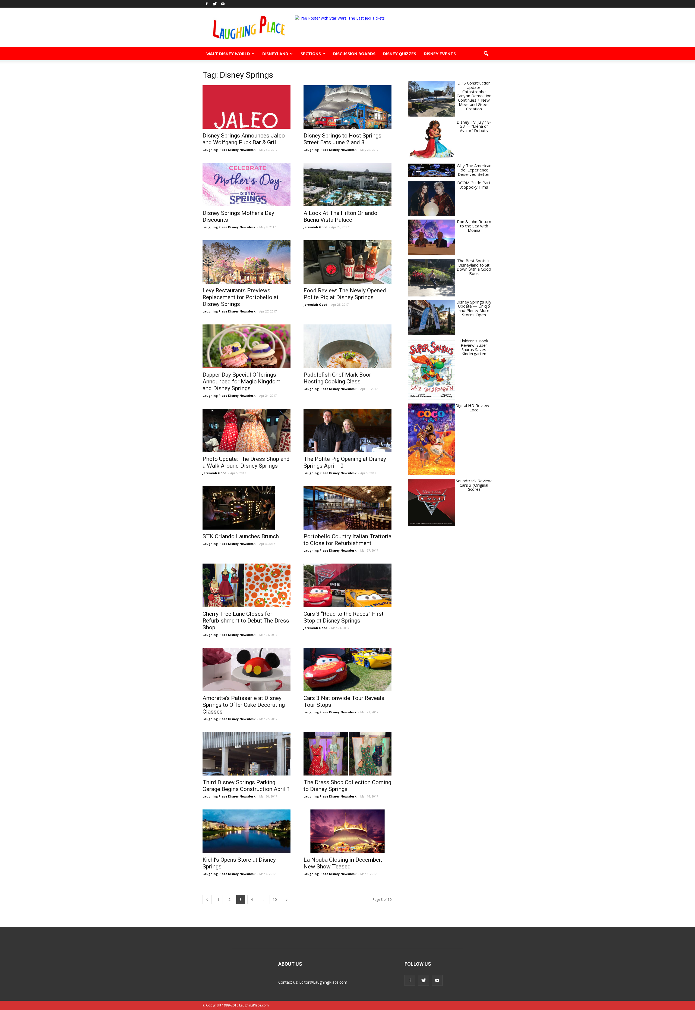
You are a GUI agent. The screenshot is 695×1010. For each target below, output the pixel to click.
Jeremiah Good (315, 227)
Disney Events (440, 53)
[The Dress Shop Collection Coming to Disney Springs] (347, 754)
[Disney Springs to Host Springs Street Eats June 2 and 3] (347, 107)
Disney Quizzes (399, 53)
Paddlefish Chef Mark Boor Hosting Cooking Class (337, 378)
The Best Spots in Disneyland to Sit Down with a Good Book (474, 267)
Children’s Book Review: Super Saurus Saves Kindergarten (474, 347)
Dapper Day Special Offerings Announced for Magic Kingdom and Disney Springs (241, 381)
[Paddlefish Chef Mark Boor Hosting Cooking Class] (347, 346)
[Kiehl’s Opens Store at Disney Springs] (246, 831)
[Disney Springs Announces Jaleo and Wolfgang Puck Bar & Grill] (246, 107)
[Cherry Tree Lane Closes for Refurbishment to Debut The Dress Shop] (246, 585)
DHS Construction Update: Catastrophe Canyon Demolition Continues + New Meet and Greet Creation (474, 95)
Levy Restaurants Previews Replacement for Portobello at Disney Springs (241, 297)
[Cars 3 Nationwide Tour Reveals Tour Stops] (347, 669)
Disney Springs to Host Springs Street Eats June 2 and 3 (342, 139)
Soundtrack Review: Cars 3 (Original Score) (474, 485)
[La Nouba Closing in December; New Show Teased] (347, 831)
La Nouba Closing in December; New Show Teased (343, 863)
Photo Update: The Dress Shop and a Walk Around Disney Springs (246, 462)
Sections (311, 53)
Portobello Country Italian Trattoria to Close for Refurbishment (347, 539)
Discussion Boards (354, 53)
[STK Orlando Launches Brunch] (246, 508)
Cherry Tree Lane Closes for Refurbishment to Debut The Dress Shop (246, 621)
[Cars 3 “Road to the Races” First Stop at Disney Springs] (347, 585)
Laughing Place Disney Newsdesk (229, 150)
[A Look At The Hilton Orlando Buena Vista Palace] (347, 184)
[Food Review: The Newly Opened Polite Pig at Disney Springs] (347, 262)
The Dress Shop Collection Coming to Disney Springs (347, 785)
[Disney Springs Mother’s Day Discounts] (246, 184)
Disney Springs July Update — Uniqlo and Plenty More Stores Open (473, 308)
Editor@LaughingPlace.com (323, 982)
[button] (485, 53)
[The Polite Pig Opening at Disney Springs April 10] (347, 430)
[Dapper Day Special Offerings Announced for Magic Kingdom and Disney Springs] (246, 346)
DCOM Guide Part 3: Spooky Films (474, 185)
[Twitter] (215, 4)
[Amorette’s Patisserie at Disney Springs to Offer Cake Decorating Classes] (246, 669)
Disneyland (275, 53)
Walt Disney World (228, 53)
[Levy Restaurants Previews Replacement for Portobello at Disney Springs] (246, 262)
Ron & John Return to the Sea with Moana (474, 226)
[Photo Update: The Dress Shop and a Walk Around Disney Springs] (246, 430)
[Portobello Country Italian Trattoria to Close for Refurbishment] (347, 508)
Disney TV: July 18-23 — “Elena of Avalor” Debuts (474, 126)
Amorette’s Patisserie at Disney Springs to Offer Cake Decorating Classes (244, 705)
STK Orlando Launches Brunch (241, 536)
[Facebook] (207, 4)
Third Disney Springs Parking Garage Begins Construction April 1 (246, 785)
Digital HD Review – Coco (473, 407)
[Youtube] (223, 4)
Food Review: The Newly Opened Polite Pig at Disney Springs (345, 294)
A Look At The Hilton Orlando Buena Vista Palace (340, 216)
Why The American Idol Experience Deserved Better (474, 170)
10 (275, 899)
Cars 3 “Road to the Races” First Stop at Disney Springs (344, 617)
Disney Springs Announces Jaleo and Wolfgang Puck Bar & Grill (244, 139)
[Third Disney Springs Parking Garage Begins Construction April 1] (246, 754)
